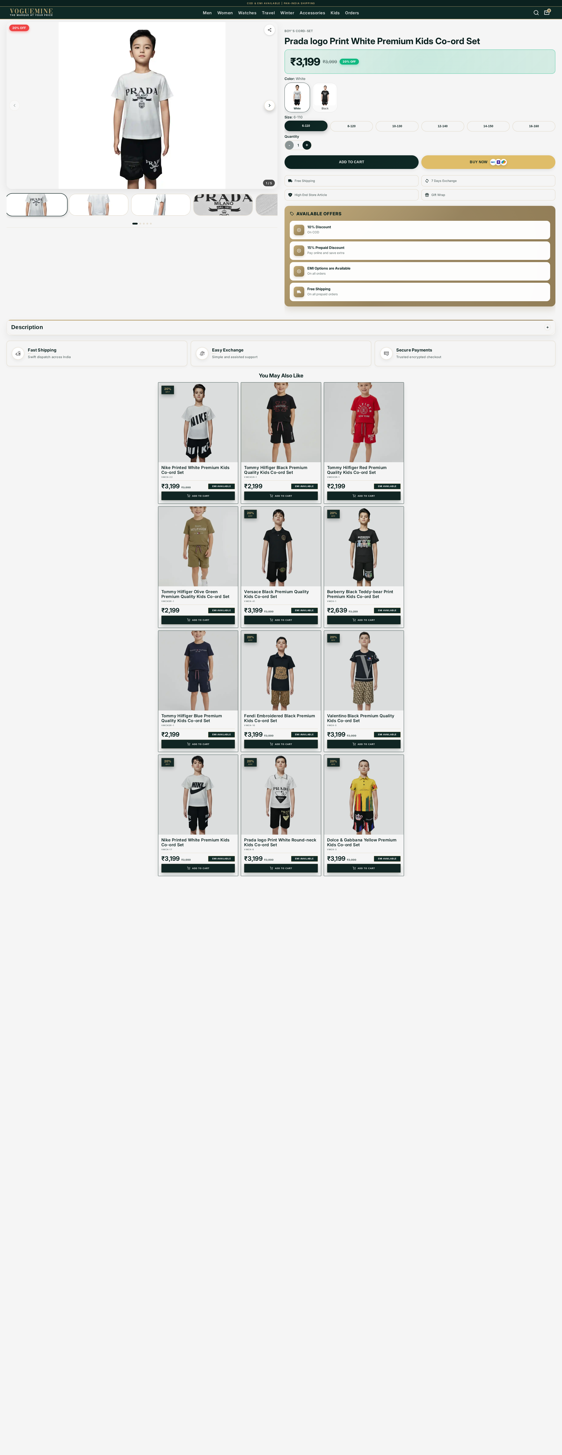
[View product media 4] (223, 205)
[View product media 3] (161, 205)
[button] (142, 105)
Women (225, 12)
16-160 (534, 126)
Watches (247, 12)
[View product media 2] (98, 205)
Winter (287, 12)
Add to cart (351, 162)
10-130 (397, 126)
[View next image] (269, 105)
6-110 (306, 125)
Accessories (312, 12)
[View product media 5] (151, 224)
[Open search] (536, 12)
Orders (352, 12)
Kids (335, 12)
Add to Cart (200, 496)
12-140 (443, 126)
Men (207, 12)
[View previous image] (14, 105)
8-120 (352, 126)
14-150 (488, 126)
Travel (268, 12)
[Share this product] (269, 30)
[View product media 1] (36, 204)
